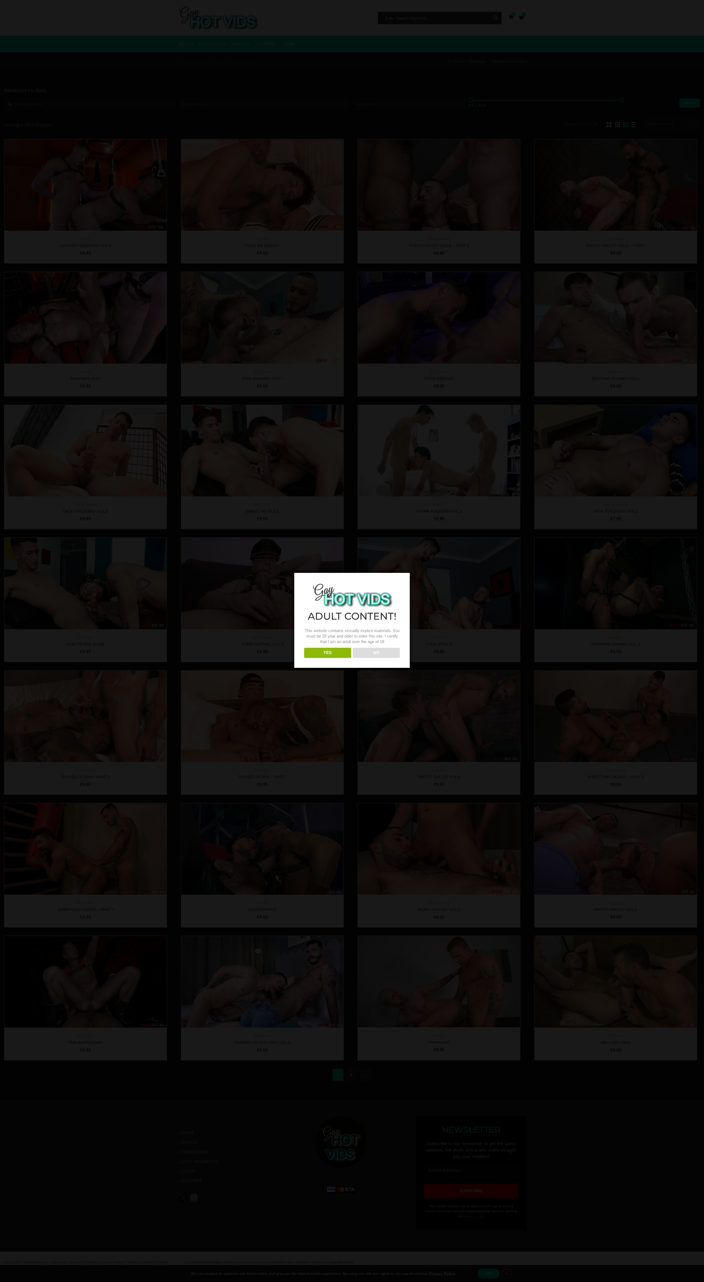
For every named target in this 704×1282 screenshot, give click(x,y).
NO (376, 652)
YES (327, 652)
